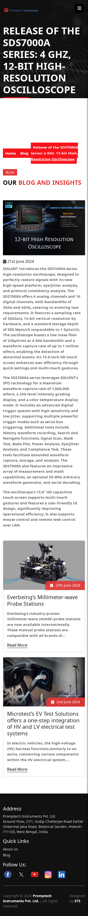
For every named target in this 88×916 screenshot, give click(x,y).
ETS (77, 901)
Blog (24, 153)
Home (10, 153)
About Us (10, 849)
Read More (17, 645)
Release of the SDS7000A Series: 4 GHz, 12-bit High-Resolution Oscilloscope (54, 153)
